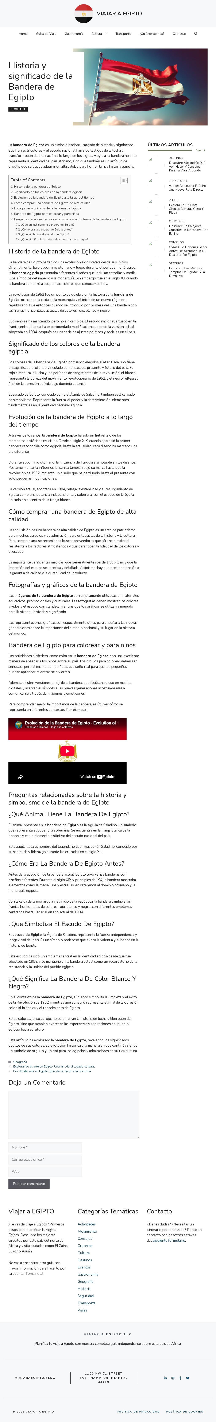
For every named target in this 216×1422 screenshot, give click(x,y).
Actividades (87, 1224)
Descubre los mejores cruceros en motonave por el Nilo (188, 230)
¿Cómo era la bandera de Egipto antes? (47, 230)
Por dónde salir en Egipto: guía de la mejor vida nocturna (52, 1071)
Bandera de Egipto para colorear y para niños (46, 214)
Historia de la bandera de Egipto (37, 186)
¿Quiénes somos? (152, 34)
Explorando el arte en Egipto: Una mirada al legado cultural (54, 1066)
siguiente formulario (169, 1240)
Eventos (84, 1267)
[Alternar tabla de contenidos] (122, 180)
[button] (196, 33)
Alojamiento (87, 1231)
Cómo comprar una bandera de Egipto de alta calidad (52, 203)
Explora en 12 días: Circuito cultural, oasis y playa (186, 209)
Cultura (97, 34)
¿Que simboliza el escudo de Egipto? (45, 234)
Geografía (18, 109)
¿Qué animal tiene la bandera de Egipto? (47, 225)
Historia (84, 1288)
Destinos (85, 1260)
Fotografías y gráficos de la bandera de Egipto (47, 208)
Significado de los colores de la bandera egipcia (48, 192)
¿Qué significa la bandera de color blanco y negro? (54, 239)
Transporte (123, 34)
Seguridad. (86, 1296)
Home (23, 34)
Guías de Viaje (46, 34)
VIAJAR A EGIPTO (119, 13)
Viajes (82, 1310)
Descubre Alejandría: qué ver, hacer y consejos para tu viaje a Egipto (187, 167)
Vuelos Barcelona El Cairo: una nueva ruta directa (188, 188)
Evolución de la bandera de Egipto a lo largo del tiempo (54, 197)
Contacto (179, 34)
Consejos (85, 1238)
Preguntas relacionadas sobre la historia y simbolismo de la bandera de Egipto (70, 219)
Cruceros (85, 1245)
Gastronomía (74, 34)
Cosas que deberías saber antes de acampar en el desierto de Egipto (188, 251)
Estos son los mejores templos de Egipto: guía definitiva (187, 272)
